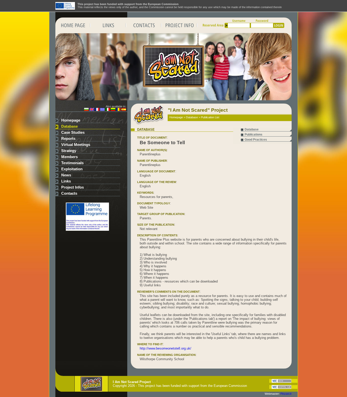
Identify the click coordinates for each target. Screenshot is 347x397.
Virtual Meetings (75, 145)
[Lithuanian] (113, 109)
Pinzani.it (285, 393)
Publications (253, 134)
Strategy (68, 151)
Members (69, 157)
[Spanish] (123, 109)
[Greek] (102, 109)
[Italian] (107, 109)
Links (66, 181)
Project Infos (72, 187)
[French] (97, 109)
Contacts (69, 193)
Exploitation (72, 169)
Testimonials (72, 163)
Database (69, 126)
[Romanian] (118, 109)
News (66, 175)
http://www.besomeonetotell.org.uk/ (165, 348)
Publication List (210, 117)
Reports (68, 139)
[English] (91, 109)
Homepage (70, 120)
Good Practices (256, 139)
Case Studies (73, 132)
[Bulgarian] (86, 109)
